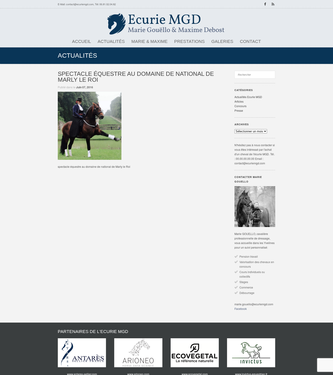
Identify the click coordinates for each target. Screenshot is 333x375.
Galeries (222, 41)
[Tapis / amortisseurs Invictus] (251, 352)
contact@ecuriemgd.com (80, 4)
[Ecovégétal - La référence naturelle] (195, 352)
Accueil (81, 41)
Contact (250, 41)
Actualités (111, 41)
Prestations (189, 41)
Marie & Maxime (149, 41)
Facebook (240, 309)
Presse (238, 110)
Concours (240, 106)
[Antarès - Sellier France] (82, 352)
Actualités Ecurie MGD (248, 97)
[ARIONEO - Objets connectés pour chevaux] (138, 352)
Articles (239, 101)
